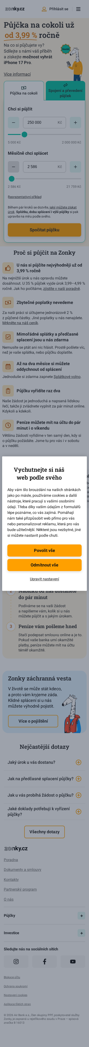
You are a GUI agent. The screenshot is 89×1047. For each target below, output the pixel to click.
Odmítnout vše (44, 564)
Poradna (11, 860)
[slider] (24, 134)
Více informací (17, 74)
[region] (44, 787)
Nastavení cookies (15, 995)
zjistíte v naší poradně (61, 288)
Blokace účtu (12, 977)
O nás (9, 899)
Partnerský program (20, 889)
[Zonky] (14, 9)
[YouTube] (73, 961)
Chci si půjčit (20, 108)
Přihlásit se (58, 9)
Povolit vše (44, 550)
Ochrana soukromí (16, 986)
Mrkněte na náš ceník (20, 323)
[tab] (24, 90)
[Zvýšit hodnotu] (75, 122)
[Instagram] (16, 961)
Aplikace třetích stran (17, 1004)
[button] (44, 762)
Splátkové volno (67, 376)
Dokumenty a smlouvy (22, 869)
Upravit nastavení (44, 579)
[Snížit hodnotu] (13, 122)
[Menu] (78, 9)
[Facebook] (44, 961)
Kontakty (11, 879)
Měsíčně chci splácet (28, 153)
